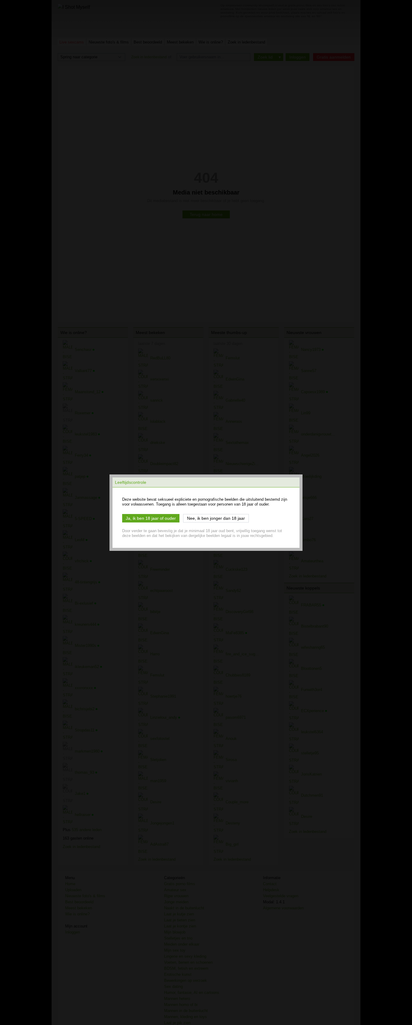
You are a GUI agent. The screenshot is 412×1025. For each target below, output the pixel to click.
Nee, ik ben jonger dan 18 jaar (216, 518)
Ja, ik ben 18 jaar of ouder (151, 518)
